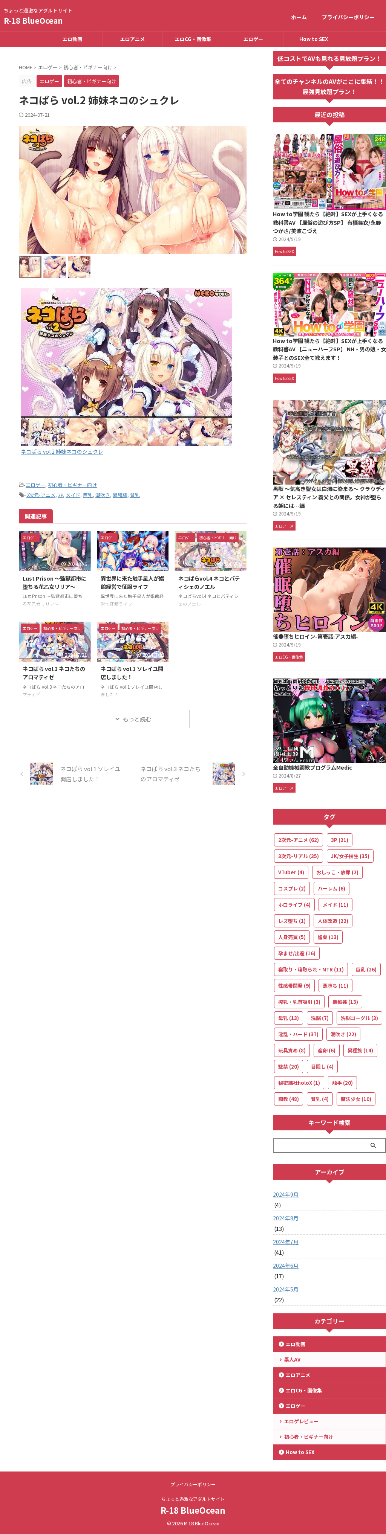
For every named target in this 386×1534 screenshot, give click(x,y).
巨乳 (88, 495)
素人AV (292, 1359)
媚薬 (328, 937)
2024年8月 (286, 1218)
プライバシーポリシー (348, 17)
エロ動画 (72, 39)
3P (60, 495)
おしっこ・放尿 (337, 872)
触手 (342, 1082)
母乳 (288, 1018)
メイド (73, 495)
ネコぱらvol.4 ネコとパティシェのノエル (209, 582)
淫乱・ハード (298, 1034)
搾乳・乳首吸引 (299, 1001)
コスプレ (292, 888)
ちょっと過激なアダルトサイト (193, 1499)
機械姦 (345, 1001)
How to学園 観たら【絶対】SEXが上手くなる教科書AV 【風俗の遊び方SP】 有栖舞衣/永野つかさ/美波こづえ (328, 222)
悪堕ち (335, 985)
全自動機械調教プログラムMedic (312, 767)
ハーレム (331, 888)
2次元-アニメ (40, 495)
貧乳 (135, 495)
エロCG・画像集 (193, 39)
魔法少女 (356, 1098)
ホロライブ (294, 904)
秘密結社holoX (299, 1082)
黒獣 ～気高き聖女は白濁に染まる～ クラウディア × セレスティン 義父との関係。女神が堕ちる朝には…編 (329, 497)
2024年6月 (286, 1265)
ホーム (299, 17)
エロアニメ (132, 39)
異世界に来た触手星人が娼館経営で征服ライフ (132, 582)
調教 (288, 1098)
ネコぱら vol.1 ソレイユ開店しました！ (132, 673)
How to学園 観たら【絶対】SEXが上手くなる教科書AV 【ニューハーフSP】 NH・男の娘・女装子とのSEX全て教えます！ (329, 349)
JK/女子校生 (350, 856)
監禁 (288, 1066)
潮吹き (102, 495)
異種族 (120, 495)
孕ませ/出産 (297, 953)
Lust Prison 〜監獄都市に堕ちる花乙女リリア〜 (54, 582)
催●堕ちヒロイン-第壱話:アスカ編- (315, 636)
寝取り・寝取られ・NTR (311, 969)
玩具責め (292, 1050)
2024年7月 (286, 1242)
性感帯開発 (294, 985)
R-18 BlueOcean (33, 20)
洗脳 (320, 1018)
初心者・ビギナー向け (72, 484)
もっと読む (137, 719)
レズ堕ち (292, 920)
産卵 (326, 1050)
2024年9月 (286, 1194)
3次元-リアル (298, 856)
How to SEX (313, 39)
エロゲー (253, 39)
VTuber (291, 872)
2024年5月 (286, 1289)
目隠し (322, 1066)
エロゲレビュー (301, 1421)
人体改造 (333, 920)
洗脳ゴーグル (359, 1018)
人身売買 (292, 937)
